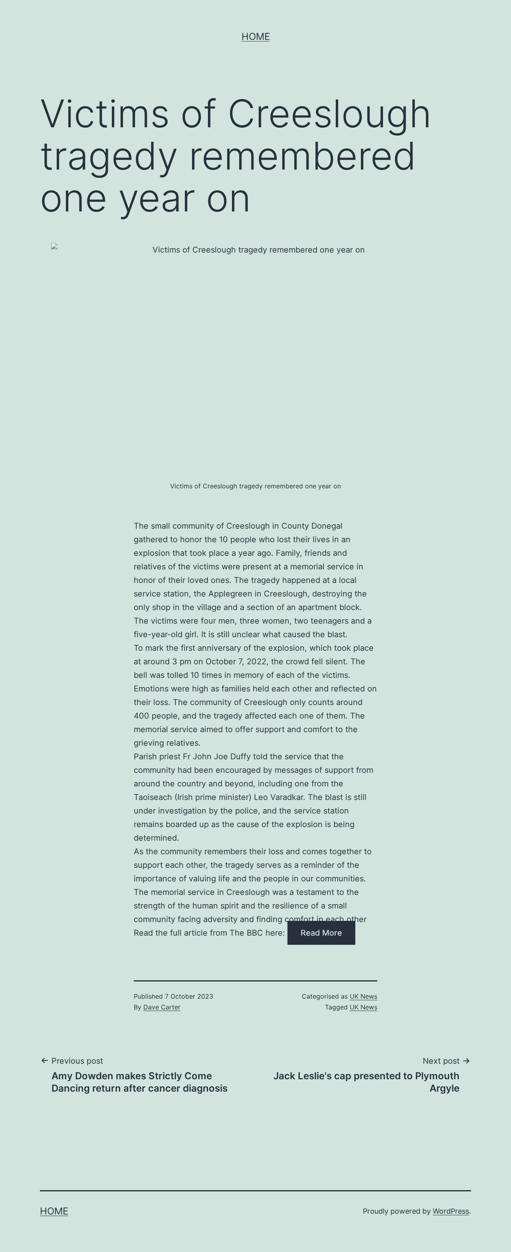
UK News (363, 996)
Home (256, 36)
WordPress (451, 1211)
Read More (321, 933)
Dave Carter (161, 1007)
